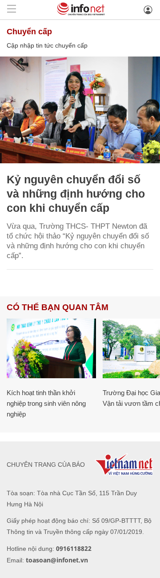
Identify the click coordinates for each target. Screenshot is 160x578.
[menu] (11, 9)
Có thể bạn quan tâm (57, 307)
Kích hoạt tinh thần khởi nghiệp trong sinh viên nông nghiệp (46, 403)
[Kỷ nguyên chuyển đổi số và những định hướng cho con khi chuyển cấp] (80, 110)
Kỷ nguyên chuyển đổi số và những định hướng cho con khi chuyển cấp (76, 193)
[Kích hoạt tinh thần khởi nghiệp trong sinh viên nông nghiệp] (51, 348)
